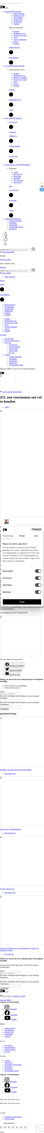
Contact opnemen (15, 221)
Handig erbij (18, 20)
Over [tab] (36, 536)
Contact (7, 219)
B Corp (11, 353)
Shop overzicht (19, 14)
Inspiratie (17, 178)
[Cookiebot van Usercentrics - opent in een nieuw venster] (31, 529)
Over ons (8, 118)
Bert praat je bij (10, 774)
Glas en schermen (20, 39)
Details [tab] (22, 536)
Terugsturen (13, 225)
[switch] (38, 578)
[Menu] (6, 245)
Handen (16, 44)
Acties (16, 172)
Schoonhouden (10, 1047)
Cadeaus (17, 24)
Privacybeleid (9, 1119)
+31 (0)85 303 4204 (18, 996)
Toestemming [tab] (8, 536)
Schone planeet (14, 347)
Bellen (9, 1000)
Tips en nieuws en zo (12, 165)
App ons (3, 1000)
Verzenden (13, 223)
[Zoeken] (6, 236)
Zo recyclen (13, 351)
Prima (22, 602)
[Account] (6, 233)
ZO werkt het (18, 180)
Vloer (16, 37)
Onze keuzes (13, 349)
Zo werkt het (9, 66)
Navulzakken (18, 18)
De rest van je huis (20, 35)
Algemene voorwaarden (13, 1065)
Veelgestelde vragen (16, 227)
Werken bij (13, 229)
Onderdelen (18, 22)
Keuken (16, 31)
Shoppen (8, 12)
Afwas (16, 41)
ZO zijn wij (18, 182)
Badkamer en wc (20, 33)
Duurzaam (17, 176)
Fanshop (8, 315)
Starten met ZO (19, 16)
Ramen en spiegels (20, 78)
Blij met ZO (18, 174)
